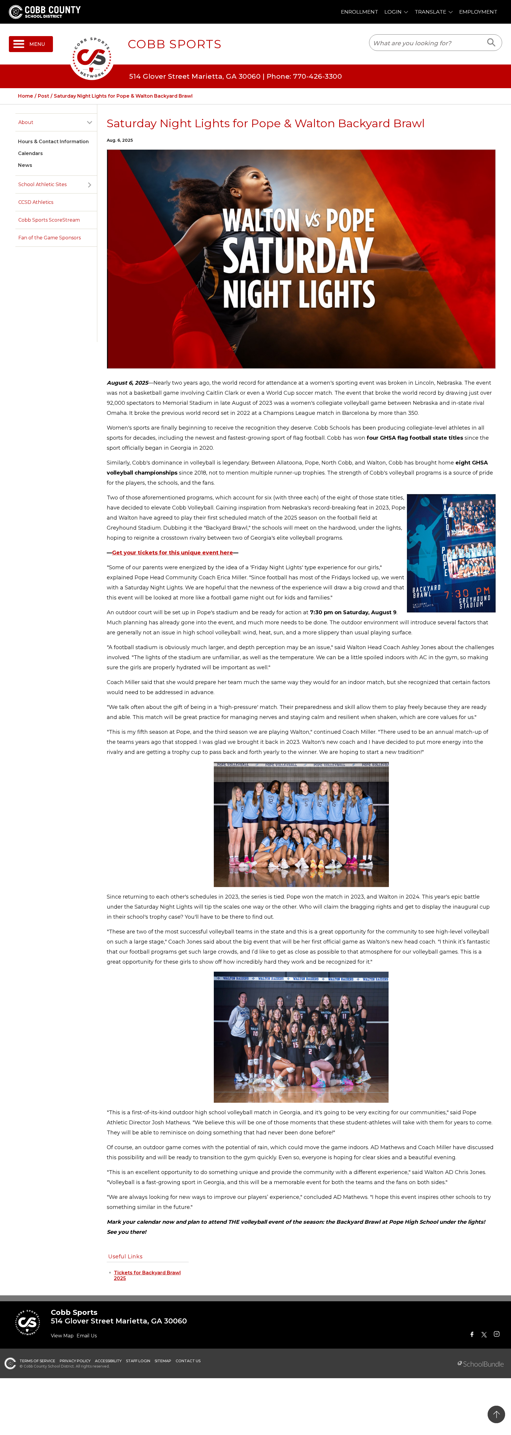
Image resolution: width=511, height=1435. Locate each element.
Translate (430, 12)
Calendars (30, 153)
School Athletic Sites (42, 184)
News (25, 165)
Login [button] (393, 12)
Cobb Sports (175, 44)
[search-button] (492, 43)
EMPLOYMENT (478, 12)
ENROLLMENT (359, 12)
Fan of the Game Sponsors (49, 238)
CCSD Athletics (35, 202)
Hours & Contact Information (53, 141)
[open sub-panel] (89, 122)
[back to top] (496, 1414)
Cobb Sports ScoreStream (49, 220)
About (25, 122)
